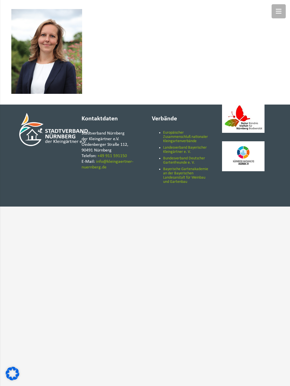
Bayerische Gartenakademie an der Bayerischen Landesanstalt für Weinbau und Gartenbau (185, 175)
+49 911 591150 (112, 156)
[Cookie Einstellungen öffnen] (12, 379)
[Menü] (279, 11)
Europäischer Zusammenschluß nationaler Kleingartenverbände (185, 137)
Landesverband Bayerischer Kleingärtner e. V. (185, 150)
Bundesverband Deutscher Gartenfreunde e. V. (184, 160)
